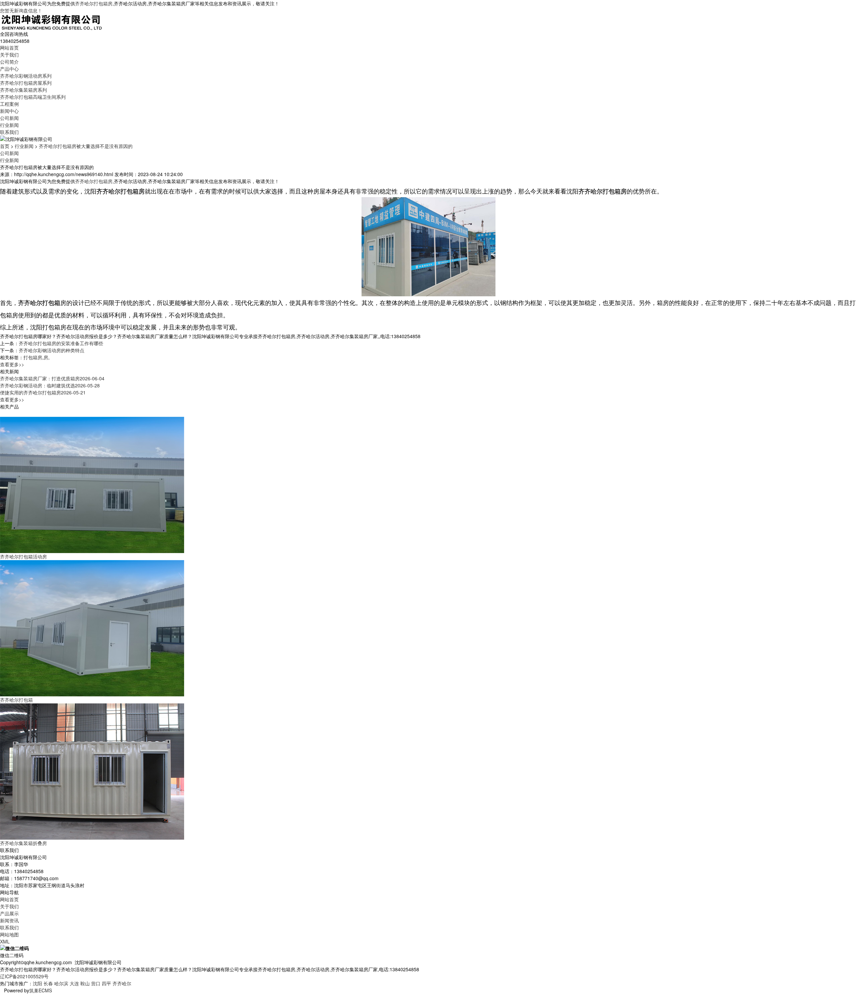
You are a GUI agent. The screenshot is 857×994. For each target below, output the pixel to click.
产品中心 (9, 68)
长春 (48, 983)
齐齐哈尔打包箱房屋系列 (26, 82)
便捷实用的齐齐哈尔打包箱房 (43, 392)
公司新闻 (9, 117)
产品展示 (9, 913)
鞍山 (85, 983)
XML (5, 941)
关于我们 (9, 54)
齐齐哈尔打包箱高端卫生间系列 (33, 96)
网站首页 (9, 47)
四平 (106, 983)
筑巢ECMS (40, 990)
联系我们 (9, 132)
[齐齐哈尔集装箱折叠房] (92, 771)
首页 (4, 146)
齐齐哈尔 (121, 983)
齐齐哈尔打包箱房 (93, 3)
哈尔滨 (61, 983)
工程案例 (9, 103)
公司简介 (9, 61)
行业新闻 (9, 125)
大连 (74, 983)
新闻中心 (9, 110)
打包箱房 (32, 357)
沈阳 (37, 983)
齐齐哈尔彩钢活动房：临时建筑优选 (50, 385)
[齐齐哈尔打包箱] (92, 627)
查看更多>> (12, 364)
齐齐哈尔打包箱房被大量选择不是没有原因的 (86, 146)
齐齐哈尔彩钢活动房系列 (26, 75)
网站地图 (9, 934)
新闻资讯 (9, 920)
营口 (95, 983)
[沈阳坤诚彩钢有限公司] (51, 21)
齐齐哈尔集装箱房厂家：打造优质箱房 (52, 378)
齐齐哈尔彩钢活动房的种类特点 (51, 350)
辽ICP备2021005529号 (24, 976)
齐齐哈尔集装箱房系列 (23, 89)
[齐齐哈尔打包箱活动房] (92, 484)
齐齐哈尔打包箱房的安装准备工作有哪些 (61, 343)
